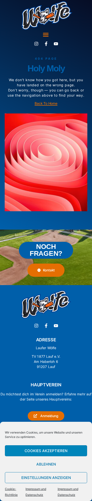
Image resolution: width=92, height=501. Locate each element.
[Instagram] (36, 44)
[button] (45, 34)
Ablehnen (46, 464)
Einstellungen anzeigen (46, 477)
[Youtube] (56, 44)
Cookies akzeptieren (46, 450)
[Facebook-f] (46, 44)
